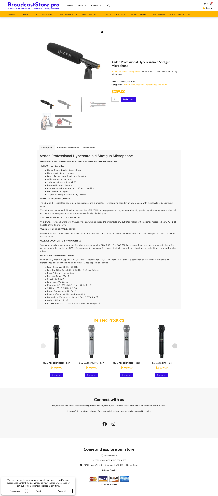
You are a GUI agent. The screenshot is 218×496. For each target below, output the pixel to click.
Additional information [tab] (68, 147)
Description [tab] (46, 147)
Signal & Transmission (89, 14)
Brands (181, 14)
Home (70, 5)
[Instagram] (113, 423)
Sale (188, 14)
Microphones (134, 71)
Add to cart (128, 99)
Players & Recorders (66, 14)
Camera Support (28, 14)
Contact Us (96, 5)
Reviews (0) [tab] (89, 147)
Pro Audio (118, 14)
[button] (108, 6)
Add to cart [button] (56, 375)
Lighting (108, 14)
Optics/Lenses (46, 14)
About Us (82, 5)
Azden (127, 84)
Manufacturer (137, 84)
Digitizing (133, 14)
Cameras (11, 14)
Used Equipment (159, 14)
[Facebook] (104, 423)
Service (172, 14)
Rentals (143, 14)
